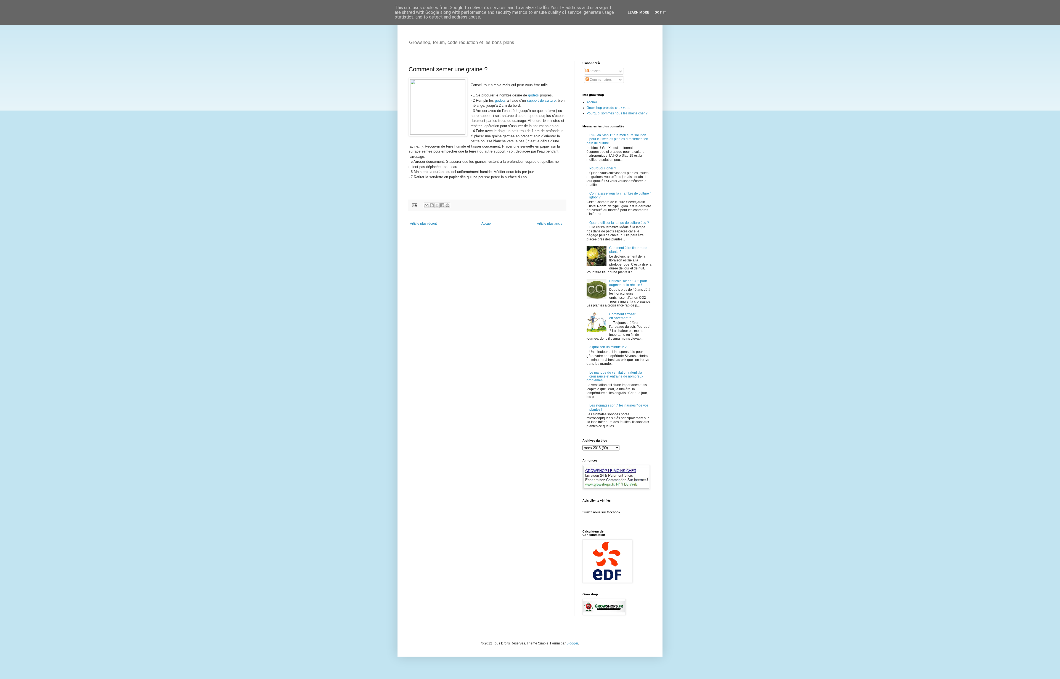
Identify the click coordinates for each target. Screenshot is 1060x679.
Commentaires (600, 80)
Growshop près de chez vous (608, 108)
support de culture (541, 100)
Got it (660, 12)
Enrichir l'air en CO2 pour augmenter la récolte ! (628, 283)
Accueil (486, 224)
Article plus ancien (551, 224)
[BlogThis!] (431, 205)
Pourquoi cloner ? (602, 168)
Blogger (572, 643)
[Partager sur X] (437, 205)
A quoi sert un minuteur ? (608, 347)
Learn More (638, 12)
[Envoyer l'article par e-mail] (414, 204)
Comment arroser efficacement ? (622, 316)
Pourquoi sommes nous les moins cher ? (617, 113)
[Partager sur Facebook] (442, 205)
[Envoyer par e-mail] (426, 205)
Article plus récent (423, 224)
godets (533, 95)
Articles (594, 71)
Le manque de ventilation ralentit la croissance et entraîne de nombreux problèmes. (615, 376)
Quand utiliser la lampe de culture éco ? (619, 223)
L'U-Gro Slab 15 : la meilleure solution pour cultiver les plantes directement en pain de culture (617, 139)
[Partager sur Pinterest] (447, 205)
